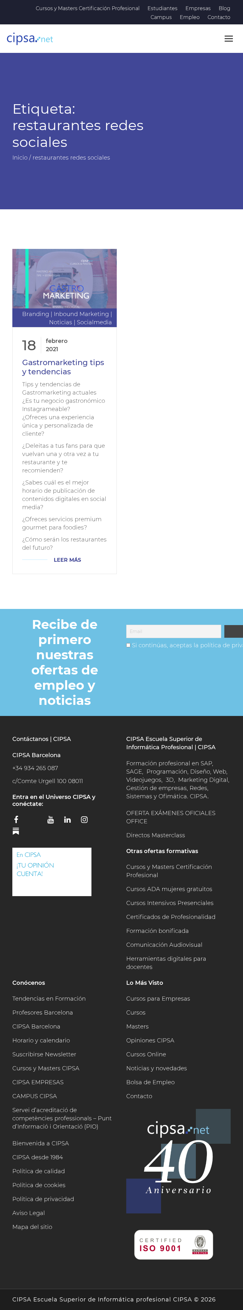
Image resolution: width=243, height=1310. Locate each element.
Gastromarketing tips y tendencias (63, 367)
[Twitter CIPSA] (36, 820)
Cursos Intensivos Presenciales (170, 903)
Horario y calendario (41, 1040)
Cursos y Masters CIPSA (45, 1068)
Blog (224, 8)
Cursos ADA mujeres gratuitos (169, 889)
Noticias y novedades (156, 1068)
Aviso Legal (28, 1213)
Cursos (136, 1012)
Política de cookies (38, 1185)
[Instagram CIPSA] (87, 822)
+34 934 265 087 (35, 768)
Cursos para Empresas (158, 998)
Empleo (190, 17)
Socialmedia (94, 322)
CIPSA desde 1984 (37, 1157)
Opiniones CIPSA (150, 1040)
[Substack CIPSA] (20, 833)
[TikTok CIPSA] (103, 820)
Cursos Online (146, 1054)
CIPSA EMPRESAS (38, 1082)
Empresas (198, 8)
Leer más (67, 560)
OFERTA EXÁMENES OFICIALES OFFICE (170, 817)
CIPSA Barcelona (36, 1026)
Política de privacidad (43, 1199)
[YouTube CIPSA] (53, 822)
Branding (35, 314)
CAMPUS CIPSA (34, 1096)
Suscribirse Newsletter (44, 1054)
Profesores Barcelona (42, 1012)
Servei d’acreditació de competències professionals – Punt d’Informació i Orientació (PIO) (62, 1118)
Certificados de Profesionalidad (170, 917)
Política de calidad (38, 1171)
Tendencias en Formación (49, 998)
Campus (161, 17)
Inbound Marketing (81, 314)
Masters (137, 1026)
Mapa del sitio (32, 1227)
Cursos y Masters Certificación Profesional (88, 8)
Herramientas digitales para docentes (166, 963)
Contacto (219, 17)
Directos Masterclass (155, 835)
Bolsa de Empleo (150, 1082)
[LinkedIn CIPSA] (70, 822)
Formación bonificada (157, 930)
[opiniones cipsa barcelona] (51, 872)
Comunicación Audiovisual (164, 944)
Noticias (60, 322)
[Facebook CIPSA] (20, 822)
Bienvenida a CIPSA (40, 1143)
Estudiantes (162, 8)
